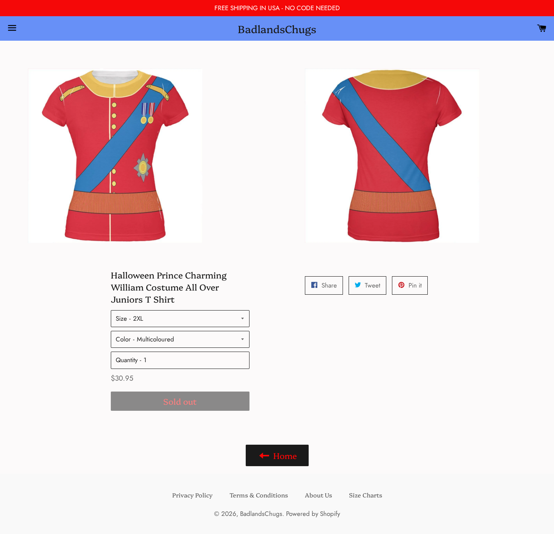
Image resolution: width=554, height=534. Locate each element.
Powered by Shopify (313, 513)
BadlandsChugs (277, 28)
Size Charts (365, 495)
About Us (318, 495)
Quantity (127, 359)
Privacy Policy (192, 495)
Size (121, 318)
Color (123, 339)
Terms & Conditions (259, 495)
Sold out (180, 401)
